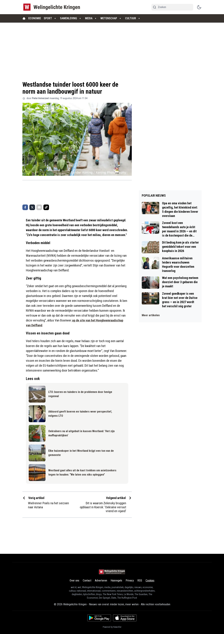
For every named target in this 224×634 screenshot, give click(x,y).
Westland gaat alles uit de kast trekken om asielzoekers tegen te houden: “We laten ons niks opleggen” (82, 472)
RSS (139, 580)
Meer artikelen (151, 315)
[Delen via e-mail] (39, 207)
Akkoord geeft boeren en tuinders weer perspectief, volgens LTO (80, 413)
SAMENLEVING (68, 18)
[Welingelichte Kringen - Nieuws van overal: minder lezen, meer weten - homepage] (52, 7)
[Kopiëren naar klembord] (46, 207)
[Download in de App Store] (125, 617)
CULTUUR (130, 18)
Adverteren (101, 580)
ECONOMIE (34, 18)
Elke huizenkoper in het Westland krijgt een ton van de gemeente (81, 453)
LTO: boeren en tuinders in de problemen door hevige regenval (80, 394)
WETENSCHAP (108, 18)
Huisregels (116, 580)
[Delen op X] (32, 207)
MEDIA (88, 18)
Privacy (130, 580)
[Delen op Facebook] (25, 207)
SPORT (48, 18)
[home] (24, 18)
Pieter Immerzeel (40, 98)
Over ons (74, 580)
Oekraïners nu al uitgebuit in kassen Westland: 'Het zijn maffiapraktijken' (81, 433)
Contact (87, 580)
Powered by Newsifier (112, 627)
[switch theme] (199, 7)
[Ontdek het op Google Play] (99, 617)
